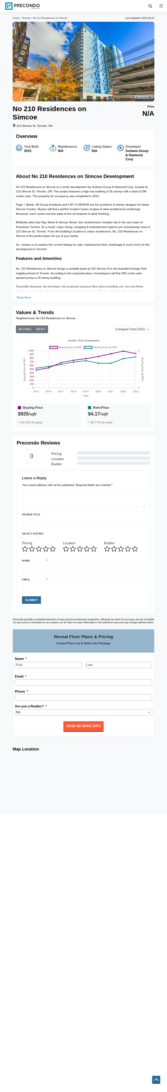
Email (26, 579)
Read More (24, 297)
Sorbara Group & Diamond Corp (136, 155)
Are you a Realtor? (31, 706)
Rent (40, 329)
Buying (25, 329)
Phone (21, 691)
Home (16, 18)
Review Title (31, 514)
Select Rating (33, 533)
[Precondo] (22, 6)
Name (26, 560)
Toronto (26, 18)
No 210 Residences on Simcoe (50, 18)
